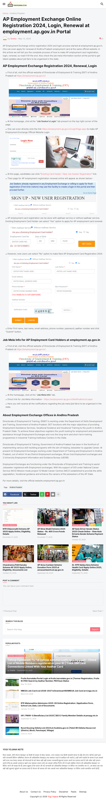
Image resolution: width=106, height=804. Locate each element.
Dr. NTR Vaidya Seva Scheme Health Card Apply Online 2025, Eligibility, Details (87, 567)
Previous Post (10, 611)
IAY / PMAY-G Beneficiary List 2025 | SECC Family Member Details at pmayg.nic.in (59, 715)
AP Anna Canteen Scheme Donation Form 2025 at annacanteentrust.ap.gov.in (50, 567)
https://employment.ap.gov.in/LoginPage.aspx (64, 129)
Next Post (97, 611)
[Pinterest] (47, 494)
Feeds (73, 792)
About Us (24, 792)
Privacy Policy (49, 792)
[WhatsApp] (42, 494)
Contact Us (36, 792)
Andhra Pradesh (17, 13)
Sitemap (83, 792)
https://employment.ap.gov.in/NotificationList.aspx (68, 399)
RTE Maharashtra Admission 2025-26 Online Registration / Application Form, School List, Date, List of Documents (57, 704)
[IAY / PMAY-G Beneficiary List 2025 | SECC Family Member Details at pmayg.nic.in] (12, 718)
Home (5, 13)
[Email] (53, 494)
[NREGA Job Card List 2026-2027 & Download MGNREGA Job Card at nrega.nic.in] (12, 694)
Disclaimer (63, 792)
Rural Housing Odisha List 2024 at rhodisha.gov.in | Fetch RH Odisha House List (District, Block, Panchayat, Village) (58, 729)
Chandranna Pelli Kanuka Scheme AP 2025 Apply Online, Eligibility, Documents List (17, 567)
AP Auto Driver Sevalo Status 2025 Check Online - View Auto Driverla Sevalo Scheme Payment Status (87, 533)
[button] (4, 4)
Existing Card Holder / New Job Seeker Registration (66, 174)
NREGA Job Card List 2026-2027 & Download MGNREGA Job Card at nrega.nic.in (59, 691)
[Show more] (58, 494)
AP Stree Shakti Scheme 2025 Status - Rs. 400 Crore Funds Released (51, 531)
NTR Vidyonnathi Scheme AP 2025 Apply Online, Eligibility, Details (17, 531)
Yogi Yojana (53, 796)
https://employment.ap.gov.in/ (31, 75)
